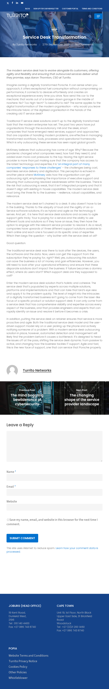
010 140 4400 (21, 623)
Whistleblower (18, 678)
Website (12, 501)
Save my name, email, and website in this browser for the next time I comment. (52, 521)
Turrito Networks (26, 44)
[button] (98, 16)
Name (11, 472)
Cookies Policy (18, 667)
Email (11, 486)
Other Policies (18, 672)
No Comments (84, 44)
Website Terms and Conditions (28, 655)
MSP (54, 30)
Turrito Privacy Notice (23, 661)
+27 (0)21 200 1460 (73, 627)
